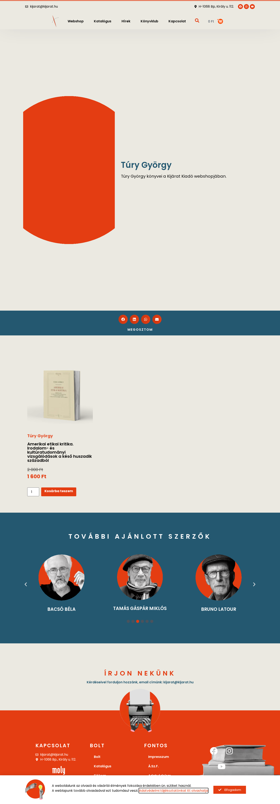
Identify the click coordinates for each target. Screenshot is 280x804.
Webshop (76, 21)
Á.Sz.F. (153, 766)
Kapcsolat (177, 21)
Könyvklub (149, 21)
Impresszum (158, 756)
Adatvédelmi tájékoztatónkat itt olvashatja (173, 790)
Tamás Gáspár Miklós (140, 608)
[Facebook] (214, 751)
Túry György (40, 436)
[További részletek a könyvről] (60, 393)
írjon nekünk (140, 673)
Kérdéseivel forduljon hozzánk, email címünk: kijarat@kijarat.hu (140, 682)
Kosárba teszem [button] (58, 490)
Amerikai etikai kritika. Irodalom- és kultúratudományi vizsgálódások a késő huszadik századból (59, 452)
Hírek (126, 21)
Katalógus (102, 21)
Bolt (97, 756)
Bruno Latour (218, 609)
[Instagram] (229, 751)
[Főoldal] (55, 21)
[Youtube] (252, 6)
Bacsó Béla (61, 609)
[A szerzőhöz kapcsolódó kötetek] (61, 577)
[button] (123, 319)
